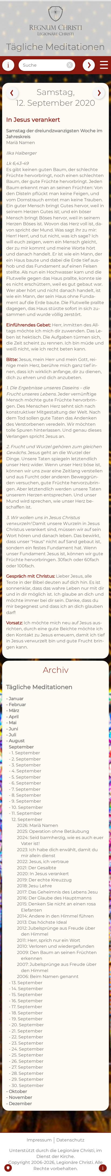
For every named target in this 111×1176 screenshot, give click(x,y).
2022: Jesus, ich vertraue (43, 861)
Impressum (39, 1140)
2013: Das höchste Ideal (42, 922)
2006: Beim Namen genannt (48, 976)
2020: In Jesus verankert (43, 873)
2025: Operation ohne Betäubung (53, 831)
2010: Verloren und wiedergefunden (55, 946)
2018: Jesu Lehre (34, 885)
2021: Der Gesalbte (36, 867)
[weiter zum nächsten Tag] (98, 92)
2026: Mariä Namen (37, 825)
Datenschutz (70, 1140)
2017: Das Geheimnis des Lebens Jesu (57, 892)
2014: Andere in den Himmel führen (55, 916)
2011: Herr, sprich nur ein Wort (49, 940)
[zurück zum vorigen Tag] (12, 92)
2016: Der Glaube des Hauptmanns (54, 898)
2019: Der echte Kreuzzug (44, 879)
